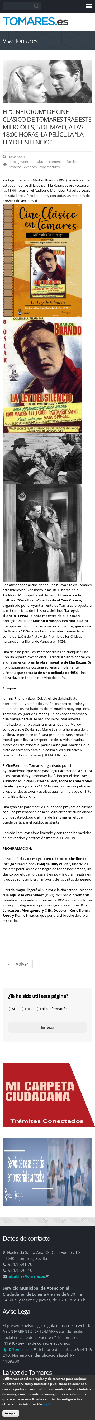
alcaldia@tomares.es (29, 1276)
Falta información (54, 1008)
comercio (56, 161)
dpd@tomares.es (19, 1349)
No (27, 1008)
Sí (13, 1008)
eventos (30, 166)
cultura (40, 161)
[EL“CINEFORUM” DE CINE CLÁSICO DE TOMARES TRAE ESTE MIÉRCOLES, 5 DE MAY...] (47, 99)
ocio (12, 161)
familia (71, 161)
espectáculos (49, 166)
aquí (46, 1404)
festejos (15, 166)
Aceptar (11, 1413)
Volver (22, 964)
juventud (25, 161)
